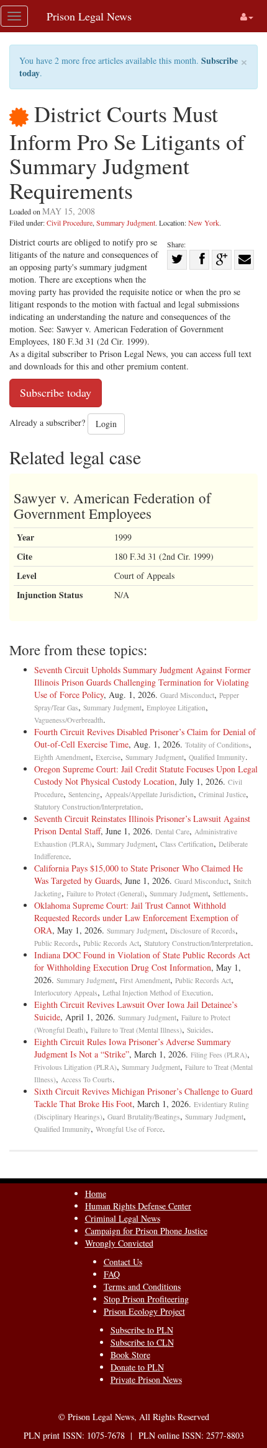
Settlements (229, 893)
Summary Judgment (125, 222)
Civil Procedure (70, 222)
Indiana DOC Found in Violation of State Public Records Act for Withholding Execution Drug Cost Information (142, 961)
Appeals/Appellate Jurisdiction (149, 794)
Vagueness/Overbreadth (68, 720)
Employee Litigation (176, 707)
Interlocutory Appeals (65, 992)
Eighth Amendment (62, 757)
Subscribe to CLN (142, 1342)
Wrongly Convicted (119, 1243)
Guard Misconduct (187, 695)
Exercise (108, 757)
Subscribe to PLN (142, 1330)
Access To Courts (86, 1079)
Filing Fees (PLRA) (219, 1054)
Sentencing (84, 794)
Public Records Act (111, 943)
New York (203, 222)
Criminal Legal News (122, 1218)
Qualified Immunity (217, 757)
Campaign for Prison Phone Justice (146, 1231)
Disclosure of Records (202, 930)
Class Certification (187, 844)
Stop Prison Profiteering (146, 1299)
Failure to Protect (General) (105, 893)
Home (95, 1193)
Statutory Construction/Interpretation (87, 806)
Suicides (199, 1030)
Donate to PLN (137, 1367)
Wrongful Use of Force (129, 1129)
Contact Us (123, 1262)
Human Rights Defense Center (138, 1206)
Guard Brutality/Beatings (143, 1116)
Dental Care (172, 831)
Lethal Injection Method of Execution (156, 992)
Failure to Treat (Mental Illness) (136, 1030)
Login (106, 424)
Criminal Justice (222, 794)
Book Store (130, 1355)
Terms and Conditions (142, 1286)
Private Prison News (146, 1379)
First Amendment (145, 980)
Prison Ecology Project (144, 1311)
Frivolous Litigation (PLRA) (75, 1067)
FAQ (112, 1274)
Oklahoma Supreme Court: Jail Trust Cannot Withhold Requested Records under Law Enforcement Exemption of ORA (136, 917)
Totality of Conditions (217, 744)
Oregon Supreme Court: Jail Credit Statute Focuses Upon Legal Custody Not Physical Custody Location (146, 775)
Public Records (56, 943)
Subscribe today (55, 392)
